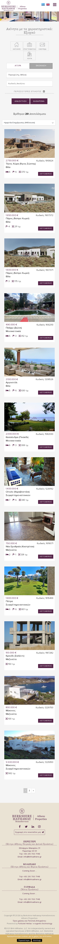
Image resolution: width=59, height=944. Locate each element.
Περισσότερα (24, 940)
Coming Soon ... (29, 871)
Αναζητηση (21, 101)
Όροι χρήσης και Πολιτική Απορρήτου (29, 921)
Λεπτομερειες (46, 174)
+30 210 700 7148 (32, 854)
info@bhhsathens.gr (32, 857)
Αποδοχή (37, 940)
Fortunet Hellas (25, 923)
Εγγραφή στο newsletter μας (28, 832)
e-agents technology (42, 923)
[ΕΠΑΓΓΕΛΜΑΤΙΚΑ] (29, 45)
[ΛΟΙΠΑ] (29, 54)
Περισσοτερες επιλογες (27, 91)
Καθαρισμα (39, 101)
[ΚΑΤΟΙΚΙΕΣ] (16, 45)
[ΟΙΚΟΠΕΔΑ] (42, 45)
